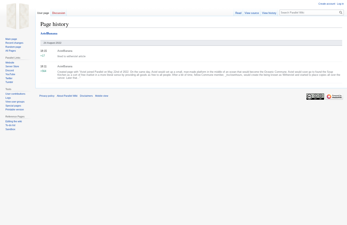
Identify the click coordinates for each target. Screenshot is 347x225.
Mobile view (101, 95)
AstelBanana (48, 33)
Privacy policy (46, 95)
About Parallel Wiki (67, 95)
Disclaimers (86, 95)
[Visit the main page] (18, 16)
